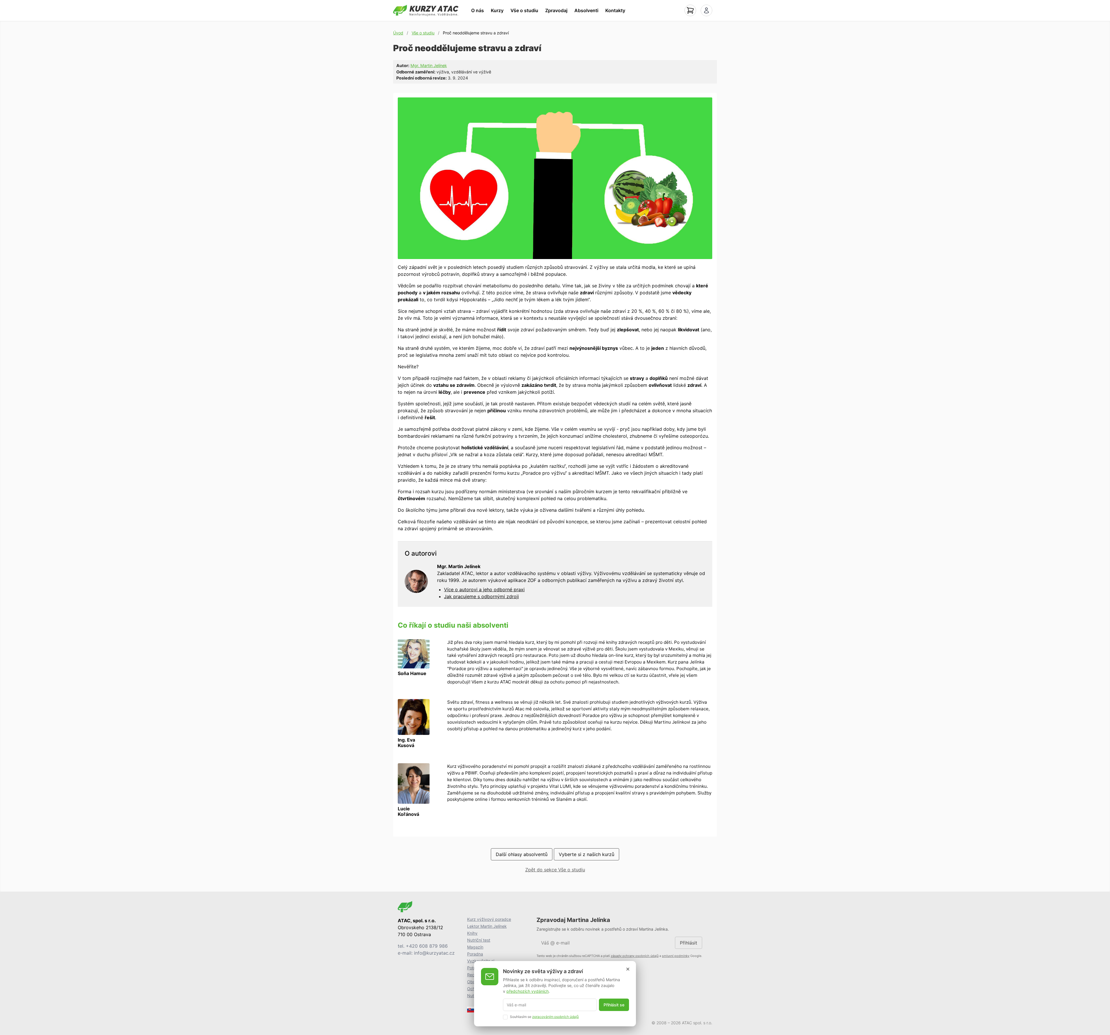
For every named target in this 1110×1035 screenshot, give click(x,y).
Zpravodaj (556, 10)
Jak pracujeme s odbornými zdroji (481, 596)
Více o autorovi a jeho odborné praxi (484, 589)
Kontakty (615, 10)
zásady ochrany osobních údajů (634, 956)
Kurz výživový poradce (489, 919)
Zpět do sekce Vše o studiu (555, 870)
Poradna (475, 953)
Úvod (398, 32)
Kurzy (497, 10)
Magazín (475, 947)
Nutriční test (478, 940)
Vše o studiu (524, 10)
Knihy (472, 933)
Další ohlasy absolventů (521, 854)
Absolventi (586, 10)
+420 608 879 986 (427, 946)
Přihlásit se (614, 1004)
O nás (477, 10)
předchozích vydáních (527, 990)
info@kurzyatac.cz (434, 953)
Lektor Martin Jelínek (487, 926)
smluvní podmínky (675, 956)
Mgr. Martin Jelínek (428, 65)
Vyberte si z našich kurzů (586, 854)
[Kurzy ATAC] (425, 10)
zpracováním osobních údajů (555, 1016)
